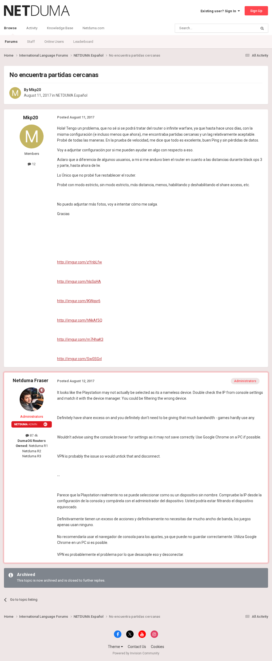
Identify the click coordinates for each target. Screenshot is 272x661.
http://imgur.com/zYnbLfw (79, 262)
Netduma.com (93, 28)
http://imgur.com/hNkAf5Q (79, 320)
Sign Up (256, 11)
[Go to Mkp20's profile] (15, 93)
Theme (114, 647)
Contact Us (137, 647)
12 (33, 164)
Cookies (157, 647)
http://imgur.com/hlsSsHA (79, 281)
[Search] (262, 28)
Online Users (54, 42)
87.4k (33, 435)
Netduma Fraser (30, 380)
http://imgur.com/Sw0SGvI (79, 359)
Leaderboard (83, 42)
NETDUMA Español (71, 95)
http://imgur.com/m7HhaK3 (80, 339)
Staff (31, 42)
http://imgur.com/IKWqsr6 (78, 301)
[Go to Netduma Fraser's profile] (32, 399)
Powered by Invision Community (136, 653)
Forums (11, 42)
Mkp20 (35, 90)
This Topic (241, 28)
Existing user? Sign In (219, 11)
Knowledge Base (60, 28)
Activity (31, 28)
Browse (10, 28)
